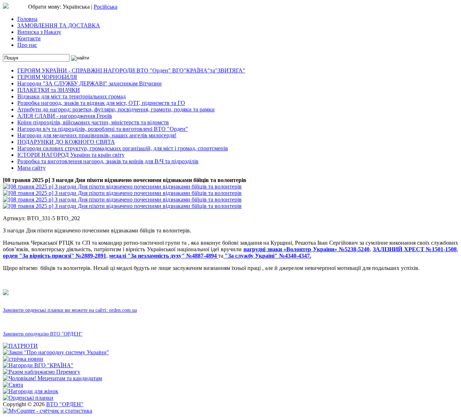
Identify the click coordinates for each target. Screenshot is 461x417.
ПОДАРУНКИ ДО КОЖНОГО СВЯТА (66, 142)
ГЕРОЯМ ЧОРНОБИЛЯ (47, 77)
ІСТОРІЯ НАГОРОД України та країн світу (71, 155)
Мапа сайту (31, 168)
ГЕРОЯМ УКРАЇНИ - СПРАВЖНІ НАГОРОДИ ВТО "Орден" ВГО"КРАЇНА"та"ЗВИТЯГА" (131, 70)
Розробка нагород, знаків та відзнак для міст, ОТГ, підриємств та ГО (101, 103)
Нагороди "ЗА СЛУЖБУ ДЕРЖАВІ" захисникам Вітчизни (89, 83)
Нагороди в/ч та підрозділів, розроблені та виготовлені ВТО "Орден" (102, 129)
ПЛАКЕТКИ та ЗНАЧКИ (48, 90)
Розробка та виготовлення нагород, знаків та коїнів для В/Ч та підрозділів (107, 161)
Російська (105, 7)
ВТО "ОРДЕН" (65, 404)
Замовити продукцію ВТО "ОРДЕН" (42, 334)
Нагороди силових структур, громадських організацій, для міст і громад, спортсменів (122, 148)
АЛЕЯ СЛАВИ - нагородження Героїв (64, 116)
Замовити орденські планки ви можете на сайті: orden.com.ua (70, 310)
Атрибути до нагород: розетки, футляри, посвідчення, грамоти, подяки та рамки (116, 109)
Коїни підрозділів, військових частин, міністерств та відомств (93, 122)
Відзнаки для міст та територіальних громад (71, 96)
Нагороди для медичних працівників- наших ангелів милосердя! (96, 135)
